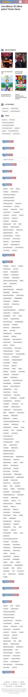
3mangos (6, 266)
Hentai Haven (19, 686)
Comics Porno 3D (8, 307)
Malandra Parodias (8, 453)
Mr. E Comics (7, 471)
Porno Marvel (16, 512)
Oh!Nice (13, 489)
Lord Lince (6, 433)
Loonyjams (19, 430)
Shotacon (13, 530)
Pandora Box (14, 497)
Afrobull (6, 272)
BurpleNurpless (7, 298)
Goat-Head (21, 371)
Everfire (12, 345)
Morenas (16, 468)
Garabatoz (6, 368)
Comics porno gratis (8, 122)
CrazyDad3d (7, 316)
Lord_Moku (14, 433)
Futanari (15, 362)
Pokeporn (15, 509)
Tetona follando (16, 241)
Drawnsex (6, 336)
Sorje (21, 533)
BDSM (21, 280)
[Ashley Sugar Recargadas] (21, 60)
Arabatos (6, 274)
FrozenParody (15, 357)
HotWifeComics (7, 389)
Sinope (15, 533)
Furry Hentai (16, 212)
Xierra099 (6, 568)
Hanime (15, 682)
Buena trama (20, 295)
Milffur (15, 462)
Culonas (17, 128)
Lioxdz (22, 427)
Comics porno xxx (7, 128)
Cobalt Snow (7, 301)
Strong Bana (7, 544)
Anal (12, 188)
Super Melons (16, 544)
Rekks (5, 518)
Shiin (20, 527)
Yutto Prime (20, 571)
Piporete (13, 506)
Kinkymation (7, 418)
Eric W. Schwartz (18, 342)
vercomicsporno (15, 111)
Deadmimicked (19, 321)
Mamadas (14, 221)
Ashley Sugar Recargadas (19, 72)
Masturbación (7, 224)
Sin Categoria (7, 533)
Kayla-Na (6, 415)
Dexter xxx (6, 327)
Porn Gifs (22, 684)
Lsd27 (5, 445)
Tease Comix (16, 550)
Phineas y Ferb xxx (8, 503)
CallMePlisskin (18, 298)
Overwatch (6, 491)
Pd (19, 500)
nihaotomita (16, 483)
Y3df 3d (19, 568)
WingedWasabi (19, 565)
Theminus (5, 111)
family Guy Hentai (8, 351)
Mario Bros (16, 459)
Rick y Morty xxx (7, 521)
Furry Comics (7, 212)
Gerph (20, 368)
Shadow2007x (7, 527)
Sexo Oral (6, 241)
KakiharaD (11, 412)
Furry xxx (14, 215)
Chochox (12, 120)
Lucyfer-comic (13, 445)
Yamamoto (6, 571)
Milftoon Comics (15, 227)
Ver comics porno (13, 131)
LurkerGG (6, 447)
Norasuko (17, 486)
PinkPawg (18, 503)
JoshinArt (6, 406)
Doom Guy (12, 330)
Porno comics (16, 238)
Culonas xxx (14, 209)
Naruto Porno (7, 483)
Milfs (20, 224)
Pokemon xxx (7, 509)
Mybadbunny (20, 477)
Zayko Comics (11, 574)
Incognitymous (7, 395)
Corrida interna (7, 206)
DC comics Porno (8, 321)
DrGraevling (7, 339)
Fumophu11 (6, 360)
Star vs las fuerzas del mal (10, 538)
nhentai (5, 684)
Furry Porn (6, 215)
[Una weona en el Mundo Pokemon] (7, 83)
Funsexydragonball (17, 360)
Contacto (7, 682)
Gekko (13, 368)
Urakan (5, 562)
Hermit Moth (17, 383)
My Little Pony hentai (9, 477)
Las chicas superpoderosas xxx (11, 421)
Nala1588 (6, 480)
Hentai (22, 682)
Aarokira (21, 266)
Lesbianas (6, 221)
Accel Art (15, 269)
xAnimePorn (9, 686)
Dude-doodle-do (17, 339)
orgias (4, 131)
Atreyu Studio (15, 277)
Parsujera (6, 500)
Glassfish (13, 371)
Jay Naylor (6, 403)
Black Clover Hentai (8, 289)
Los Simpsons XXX (8, 442)
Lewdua (16, 427)
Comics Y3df (7, 313)
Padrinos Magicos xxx (9, 494)
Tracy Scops (7, 559)
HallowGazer (14, 377)
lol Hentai (6, 430)
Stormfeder (15, 541)
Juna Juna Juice (17, 409)
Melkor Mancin (7, 462)
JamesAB (22, 398)
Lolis (12, 430)
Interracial (17, 395)
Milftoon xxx (20, 230)
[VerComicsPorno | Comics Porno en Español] (6, 2)
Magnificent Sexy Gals (9, 450)
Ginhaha (6, 371)
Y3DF (13, 568)
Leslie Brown (15, 424)
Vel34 (11, 562)
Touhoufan (16, 556)
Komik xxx (14, 218)
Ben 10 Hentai (13, 283)
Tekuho (5, 553)
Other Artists (21, 489)
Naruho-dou (14, 480)
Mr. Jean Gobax (7, 474)
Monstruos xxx (7, 468)
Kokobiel (15, 418)
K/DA (5, 412)
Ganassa (14, 365)
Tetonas (6, 244)
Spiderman (6, 535)
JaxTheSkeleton (8, 401)
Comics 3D (6, 304)
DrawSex (14, 336)
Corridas (17, 206)
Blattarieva (15, 292)
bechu (5, 283)
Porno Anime (14, 108)
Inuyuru (5, 398)
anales (17, 188)
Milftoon (6, 227)
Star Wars (6, 541)
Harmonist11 (6, 380)
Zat (4, 574)
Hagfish (5, 377)
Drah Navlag (17, 333)
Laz (23, 421)
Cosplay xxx (16, 313)
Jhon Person (15, 403)
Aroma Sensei (14, 274)
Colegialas (16, 301)
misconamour (14, 465)
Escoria (5, 345)
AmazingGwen (14, 272)
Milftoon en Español (8, 230)
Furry (21, 209)
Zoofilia (5, 577)
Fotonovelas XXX (20, 354)
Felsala (17, 351)
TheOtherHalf (7, 556)
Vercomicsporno (15, 244)
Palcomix (6, 497)
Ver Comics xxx (6, 133)
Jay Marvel (17, 401)
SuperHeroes (7, 547)
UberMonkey (16, 559)
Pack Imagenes (16, 491)
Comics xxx (5, 108)
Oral (17, 232)
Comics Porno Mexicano (10, 310)
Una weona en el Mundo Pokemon (6, 95)
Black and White (8, 286)
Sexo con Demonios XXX (7, 72)
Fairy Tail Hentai (8, 348)
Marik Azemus (7, 459)
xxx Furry (14, 250)
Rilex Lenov (17, 521)
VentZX (18, 562)
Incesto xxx (6, 218)
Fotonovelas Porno (8, 354)
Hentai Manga (7, 383)
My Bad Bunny (17, 474)
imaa (15, 389)
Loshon (17, 442)
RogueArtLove (7, 524)
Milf (15, 224)
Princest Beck (7, 515)
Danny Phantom (15, 318)
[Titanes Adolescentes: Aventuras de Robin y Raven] (21, 83)
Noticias (6, 489)
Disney (5, 330)
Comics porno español (9, 194)
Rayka (21, 515)
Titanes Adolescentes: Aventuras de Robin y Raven (21, 97)
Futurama (6, 365)
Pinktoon (6, 506)
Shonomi (6, 530)
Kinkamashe (14, 415)
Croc (14, 316)
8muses (4, 120)
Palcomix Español (8, 235)
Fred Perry (6, 357)
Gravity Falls (15, 374)
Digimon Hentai (16, 327)
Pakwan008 (20, 494)
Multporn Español (8, 232)
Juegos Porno (7, 409)
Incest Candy (7, 392)
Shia (15, 527)
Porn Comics (7, 238)
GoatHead (6, 374)
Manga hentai (19, 456)
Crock (20, 316)
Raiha (14, 515)
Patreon (18, 235)
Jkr (22, 403)
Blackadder (20, 289)
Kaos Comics (20, 412)
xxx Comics (16, 133)
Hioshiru (6, 386)
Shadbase (16, 524)
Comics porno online (8, 125)
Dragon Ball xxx (7, 333)
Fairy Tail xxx (18, 348)
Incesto (21, 215)
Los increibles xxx (8, 436)
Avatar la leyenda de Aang (10, 280)
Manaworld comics (8, 456)
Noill (11, 486)
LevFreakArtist (7, 427)
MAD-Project (14, 447)
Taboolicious (7, 550)
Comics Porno (14, 191)
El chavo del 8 (7, 342)
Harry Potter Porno (17, 380)
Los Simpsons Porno (8, 439)
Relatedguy (12, 518)
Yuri (13, 571)
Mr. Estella (15, 471)
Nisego (5, 486)
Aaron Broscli (7, 269)
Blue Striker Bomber (9, 295)
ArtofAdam (6, 277)
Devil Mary (15, 324)
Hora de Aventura (15, 386)
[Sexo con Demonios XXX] (7, 60)
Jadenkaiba (13, 398)
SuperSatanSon (17, 547)
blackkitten (6, 292)
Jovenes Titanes (15, 406)
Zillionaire (21, 574)
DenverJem (6, 324)
